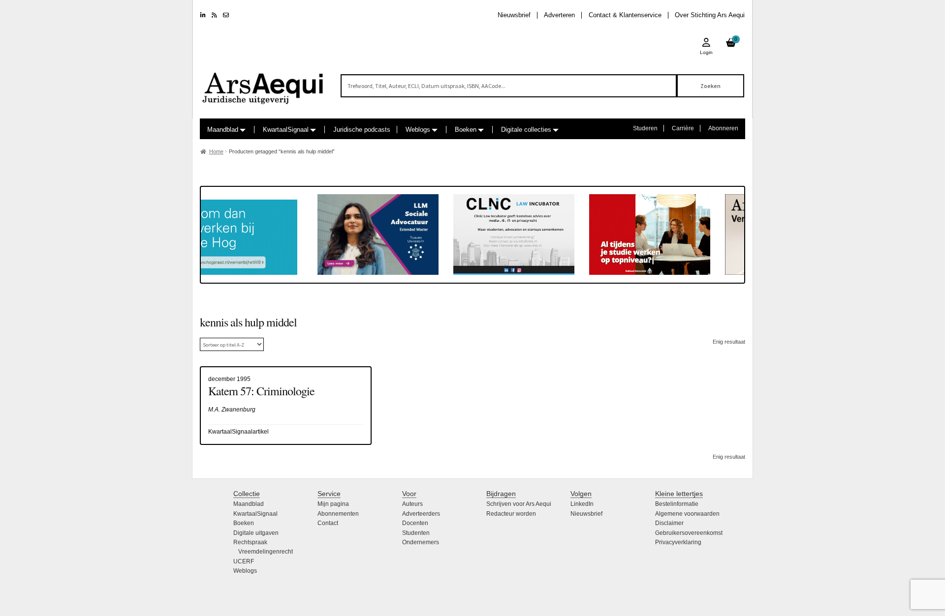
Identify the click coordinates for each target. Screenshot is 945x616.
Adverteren (559, 15)
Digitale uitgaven (256, 532)
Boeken (465, 129)
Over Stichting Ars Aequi (710, 15)
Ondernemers (420, 542)
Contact (327, 523)
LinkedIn (582, 503)
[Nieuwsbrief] (226, 15)
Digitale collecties (526, 129)
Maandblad (222, 129)
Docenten (415, 523)
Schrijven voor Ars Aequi (518, 503)
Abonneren (723, 128)
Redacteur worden (511, 513)
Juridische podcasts (361, 129)
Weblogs (418, 129)
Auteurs (412, 503)
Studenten (416, 532)
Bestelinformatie (676, 503)
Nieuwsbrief (514, 15)
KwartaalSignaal (286, 129)
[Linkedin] (203, 15)
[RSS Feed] (214, 15)
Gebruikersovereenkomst (689, 532)
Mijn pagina (333, 503)
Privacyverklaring (678, 542)
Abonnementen (338, 513)
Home (216, 151)
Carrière (683, 128)
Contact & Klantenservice (625, 15)
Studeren (645, 128)
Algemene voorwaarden (687, 513)
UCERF (243, 561)
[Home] (263, 83)
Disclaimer (669, 523)
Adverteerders (421, 513)
